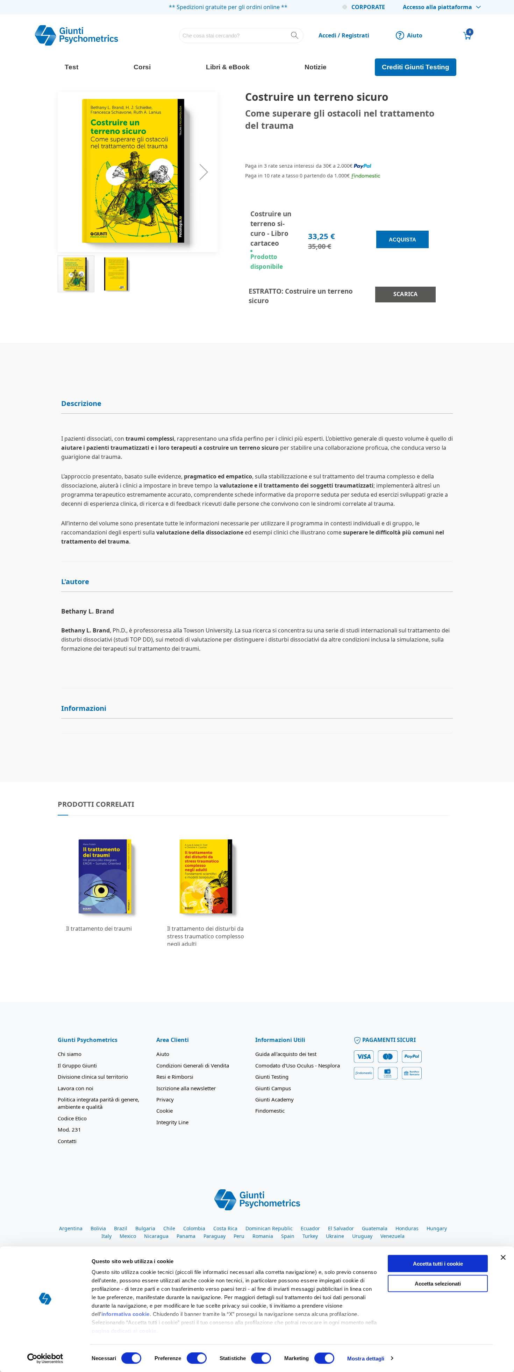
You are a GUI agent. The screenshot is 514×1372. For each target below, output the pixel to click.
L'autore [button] (75, 581)
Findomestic (270, 1110)
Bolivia (98, 1228)
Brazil (120, 1228)
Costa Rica (225, 1228)
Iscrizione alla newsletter (186, 1088)
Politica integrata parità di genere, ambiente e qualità (98, 1103)
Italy (106, 1236)
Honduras (407, 1228)
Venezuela (392, 1236)
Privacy (165, 1099)
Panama (186, 1236)
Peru (239, 1236)
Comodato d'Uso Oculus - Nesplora (297, 1065)
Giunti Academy (274, 1099)
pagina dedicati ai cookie (124, 1331)
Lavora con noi (75, 1088)
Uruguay (362, 1236)
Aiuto (410, 35)
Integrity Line (172, 1122)
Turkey (310, 1236)
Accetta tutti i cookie (438, 1264)
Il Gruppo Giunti (77, 1065)
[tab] (257, 403)
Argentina (71, 1228)
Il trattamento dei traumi (99, 928)
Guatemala (374, 1228)
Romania (262, 1236)
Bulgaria (145, 1228)
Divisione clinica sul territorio (93, 1076)
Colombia (194, 1228)
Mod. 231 (69, 1129)
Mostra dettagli (366, 1358)
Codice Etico (72, 1118)
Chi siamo (69, 1053)
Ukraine (335, 1236)
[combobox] (241, 35)
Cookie (164, 1110)
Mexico (128, 1236)
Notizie (316, 67)
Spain (287, 1236)
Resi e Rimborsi (174, 1076)
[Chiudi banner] (503, 1257)
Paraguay (215, 1236)
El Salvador (341, 1228)
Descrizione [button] (81, 403)
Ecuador (310, 1228)
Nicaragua (156, 1236)
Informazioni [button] (83, 708)
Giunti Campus (273, 1088)
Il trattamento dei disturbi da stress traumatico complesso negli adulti (205, 936)
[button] (204, 172)
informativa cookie (125, 1314)
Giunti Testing (271, 1076)
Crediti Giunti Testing (415, 67)
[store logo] (76, 35)
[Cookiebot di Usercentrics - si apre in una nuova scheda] (45, 1358)
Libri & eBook (228, 67)
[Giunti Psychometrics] (257, 1199)
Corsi (142, 67)
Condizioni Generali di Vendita (192, 1065)
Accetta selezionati (438, 1283)
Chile (169, 1228)
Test (71, 67)
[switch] (197, 1358)
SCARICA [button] (405, 294)
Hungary (437, 1228)
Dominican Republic (269, 1228)
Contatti (67, 1141)
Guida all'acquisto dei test (285, 1053)
